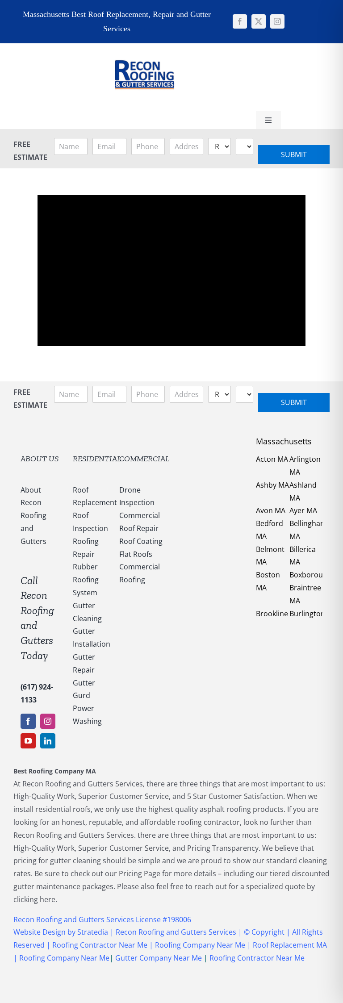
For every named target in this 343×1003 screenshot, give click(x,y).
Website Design (39, 932)
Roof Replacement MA (290, 945)
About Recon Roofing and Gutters (33, 515)
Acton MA (272, 459)
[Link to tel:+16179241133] (204, 76)
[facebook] (240, 21)
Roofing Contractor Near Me (98, 945)
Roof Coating (141, 541)
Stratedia (93, 932)
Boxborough (310, 575)
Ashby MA (272, 485)
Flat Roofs (135, 554)
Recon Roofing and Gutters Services (176, 932)
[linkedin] (47, 740)
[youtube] (28, 740)
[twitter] (258, 21)
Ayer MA (303, 510)
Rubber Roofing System (86, 580)
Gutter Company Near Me (158, 958)
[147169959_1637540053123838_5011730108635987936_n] (144, 47)
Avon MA (270, 510)
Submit (294, 154)
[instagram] (277, 21)
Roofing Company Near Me (200, 945)
